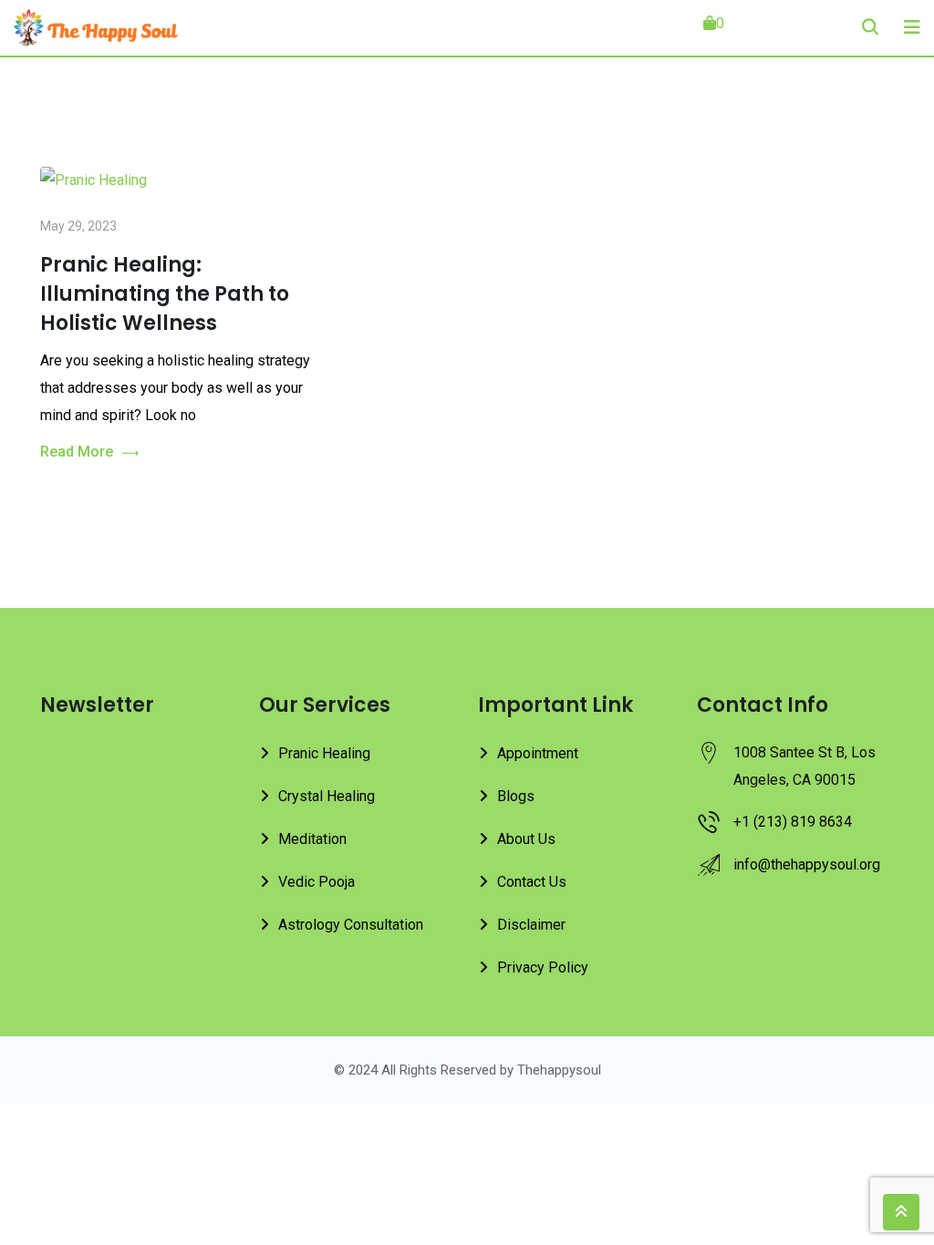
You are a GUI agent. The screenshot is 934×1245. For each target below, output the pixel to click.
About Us (526, 839)
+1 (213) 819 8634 (792, 821)
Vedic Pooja (316, 881)
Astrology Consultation (350, 924)
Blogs (515, 796)
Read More (76, 451)
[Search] (870, 27)
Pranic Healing (324, 753)
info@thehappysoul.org (806, 864)
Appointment (537, 753)
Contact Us (531, 881)
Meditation (312, 839)
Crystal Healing (326, 796)
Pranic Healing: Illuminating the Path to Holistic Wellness (164, 294)
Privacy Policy (542, 967)
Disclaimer (531, 924)
